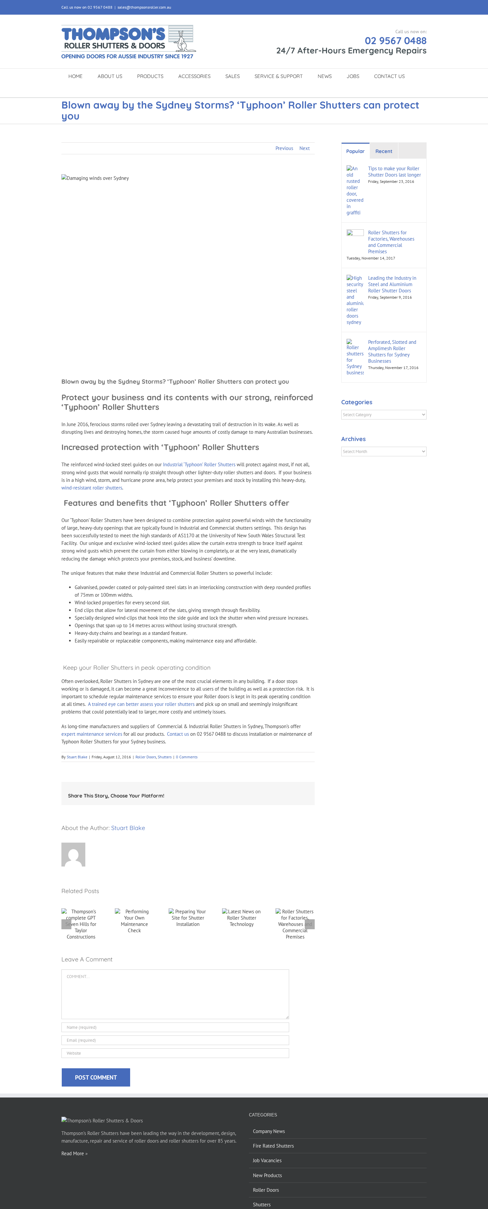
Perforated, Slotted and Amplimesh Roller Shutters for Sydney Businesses (392, 351)
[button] (237, 90)
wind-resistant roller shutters (91, 488)
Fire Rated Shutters (273, 1146)
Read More (72, 1153)
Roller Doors (145, 756)
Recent (383, 151)
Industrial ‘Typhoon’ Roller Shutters (200, 464)
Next (304, 148)
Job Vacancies (267, 1160)
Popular (355, 151)
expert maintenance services (91, 734)
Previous (284, 148)
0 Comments (187, 756)
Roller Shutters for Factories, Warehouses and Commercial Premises (391, 242)
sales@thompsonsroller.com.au (144, 7)
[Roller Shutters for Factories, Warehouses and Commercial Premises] (355, 233)
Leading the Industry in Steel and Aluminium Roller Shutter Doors (392, 284)
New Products (267, 1175)
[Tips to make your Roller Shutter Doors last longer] (355, 169)
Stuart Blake (77, 756)
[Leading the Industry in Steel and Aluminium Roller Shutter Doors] (355, 278)
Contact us (178, 734)
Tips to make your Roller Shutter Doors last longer (394, 171)
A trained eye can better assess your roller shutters (141, 704)
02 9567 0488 (396, 40)
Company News (269, 1131)
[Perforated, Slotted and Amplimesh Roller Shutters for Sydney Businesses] (355, 343)
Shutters (165, 756)
